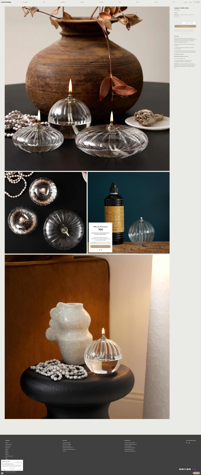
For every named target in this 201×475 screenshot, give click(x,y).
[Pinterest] (101, 249)
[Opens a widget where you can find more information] (196, 473)
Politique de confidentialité (130, 451)
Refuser (4, 469)
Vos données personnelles (130, 447)
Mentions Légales (128, 446)
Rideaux (6, 449)
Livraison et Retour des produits (69, 449)
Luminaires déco (8, 444)
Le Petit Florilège (13, 471)
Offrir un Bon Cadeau (67, 444)
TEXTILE (137, 2)
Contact (64, 451)
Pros (174, 2)
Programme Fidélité (66, 442)
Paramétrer (12, 469)
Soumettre (100, 246)
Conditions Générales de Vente (131, 444)
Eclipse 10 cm (191, 14)
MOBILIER (82, 2)
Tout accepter (19, 469)
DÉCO (44, 2)
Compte (190, 2)
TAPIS (120, 2)
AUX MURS (101, 2)
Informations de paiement (68, 447)
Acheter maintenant (185, 26)
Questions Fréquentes (67, 446)
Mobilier (6, 442)
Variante (176, 12)
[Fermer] (111, 224)
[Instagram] (99, 249)
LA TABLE (156, 2)
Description (176, 36)
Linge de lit (7, 447)
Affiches (7, 454)
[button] (2, 473)
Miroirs (6, 451)
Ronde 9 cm (176, 14)
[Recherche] (194, 2)
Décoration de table (9, 456)
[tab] (177, 36)
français (185, 2)
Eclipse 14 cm (176, 16)
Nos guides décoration (129, 449)
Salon (6, 457)
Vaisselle (7, 452)
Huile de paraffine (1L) (184, 14)
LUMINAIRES (63, 2)
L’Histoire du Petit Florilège (130, 442)
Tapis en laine (8, 446)
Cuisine (6, 459)
